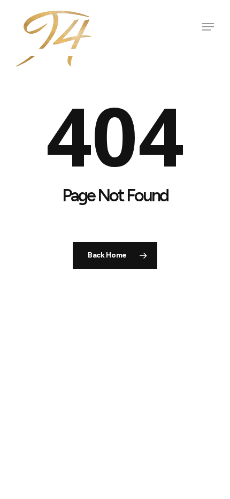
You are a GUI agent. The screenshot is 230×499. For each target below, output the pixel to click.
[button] (208, 26)
